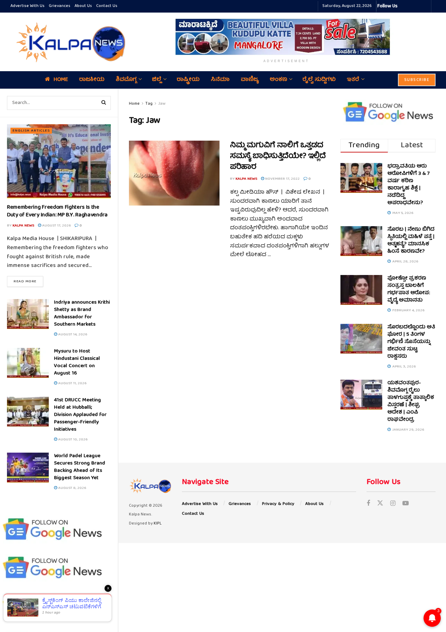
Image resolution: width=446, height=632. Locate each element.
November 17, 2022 (282, 179)
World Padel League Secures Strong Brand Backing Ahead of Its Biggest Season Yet (79, 467)
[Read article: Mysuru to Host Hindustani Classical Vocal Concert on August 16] (28, 363)
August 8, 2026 (71, 488)
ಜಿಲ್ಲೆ (156, 80)
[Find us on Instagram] (392, 504)
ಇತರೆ (353, 80)
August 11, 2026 (71, 383)
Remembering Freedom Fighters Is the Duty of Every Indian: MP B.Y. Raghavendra (57, 211)
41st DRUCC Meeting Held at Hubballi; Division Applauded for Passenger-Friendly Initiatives (80, 415)
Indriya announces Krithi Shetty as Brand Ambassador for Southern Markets (82, 313)
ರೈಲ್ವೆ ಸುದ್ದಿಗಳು (319, 80)
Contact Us (106, 6)
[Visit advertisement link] (286, 36)
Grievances (59, 6)
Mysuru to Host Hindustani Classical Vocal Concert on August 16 (77, 362)
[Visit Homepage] (69, 42)
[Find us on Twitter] (380, 504)
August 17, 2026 (56, 225)
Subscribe (417, 80)
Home (61, 80)
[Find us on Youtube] (405, 504)
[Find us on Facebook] (368, 504)
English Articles (31, 131)
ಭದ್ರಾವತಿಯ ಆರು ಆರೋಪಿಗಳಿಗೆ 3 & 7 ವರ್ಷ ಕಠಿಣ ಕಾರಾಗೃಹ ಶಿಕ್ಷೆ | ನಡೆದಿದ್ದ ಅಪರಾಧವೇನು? (408, 185)
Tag (149, 103)
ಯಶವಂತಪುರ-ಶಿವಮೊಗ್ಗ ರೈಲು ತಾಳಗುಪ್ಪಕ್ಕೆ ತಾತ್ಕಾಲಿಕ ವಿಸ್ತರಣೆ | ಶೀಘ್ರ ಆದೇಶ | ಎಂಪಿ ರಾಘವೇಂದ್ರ (410, 401)
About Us (83, 6)
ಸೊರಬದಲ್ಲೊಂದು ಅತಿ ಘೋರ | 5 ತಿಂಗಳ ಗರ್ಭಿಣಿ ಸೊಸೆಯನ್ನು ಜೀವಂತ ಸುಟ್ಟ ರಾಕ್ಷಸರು (411, 342)
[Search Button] (104, 103)
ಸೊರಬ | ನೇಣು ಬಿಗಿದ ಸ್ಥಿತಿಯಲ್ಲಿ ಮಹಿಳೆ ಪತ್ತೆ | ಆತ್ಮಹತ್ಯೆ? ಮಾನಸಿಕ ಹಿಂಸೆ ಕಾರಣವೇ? (411, 240)
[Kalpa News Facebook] (404, 6)
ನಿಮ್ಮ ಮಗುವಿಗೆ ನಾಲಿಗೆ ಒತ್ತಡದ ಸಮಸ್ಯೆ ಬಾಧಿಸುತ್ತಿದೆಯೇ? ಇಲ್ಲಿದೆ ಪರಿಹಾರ (277, 156)
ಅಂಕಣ (278, 80)
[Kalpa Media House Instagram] (412, 6)
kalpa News (23, 225)
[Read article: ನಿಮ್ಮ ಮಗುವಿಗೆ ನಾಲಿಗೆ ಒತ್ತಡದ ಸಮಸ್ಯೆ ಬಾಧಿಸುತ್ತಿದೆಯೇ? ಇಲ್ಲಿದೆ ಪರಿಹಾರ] (174, 173)
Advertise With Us (27, 6)
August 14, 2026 (72, 334)
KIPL (158, 523)
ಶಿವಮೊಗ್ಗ (126, 80)
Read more (28, 281)
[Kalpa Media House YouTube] (425, 6)
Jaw (162, 103)
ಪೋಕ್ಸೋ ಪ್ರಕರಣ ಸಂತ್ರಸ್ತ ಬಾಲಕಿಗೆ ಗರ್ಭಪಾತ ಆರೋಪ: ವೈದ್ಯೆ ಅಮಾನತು (408, 289)
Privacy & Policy (278, 504)
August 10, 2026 (72, 439)
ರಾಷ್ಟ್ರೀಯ (188, 80)
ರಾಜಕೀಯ (92, 80)
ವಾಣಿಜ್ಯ (250, 80)
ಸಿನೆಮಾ (220, 80)
